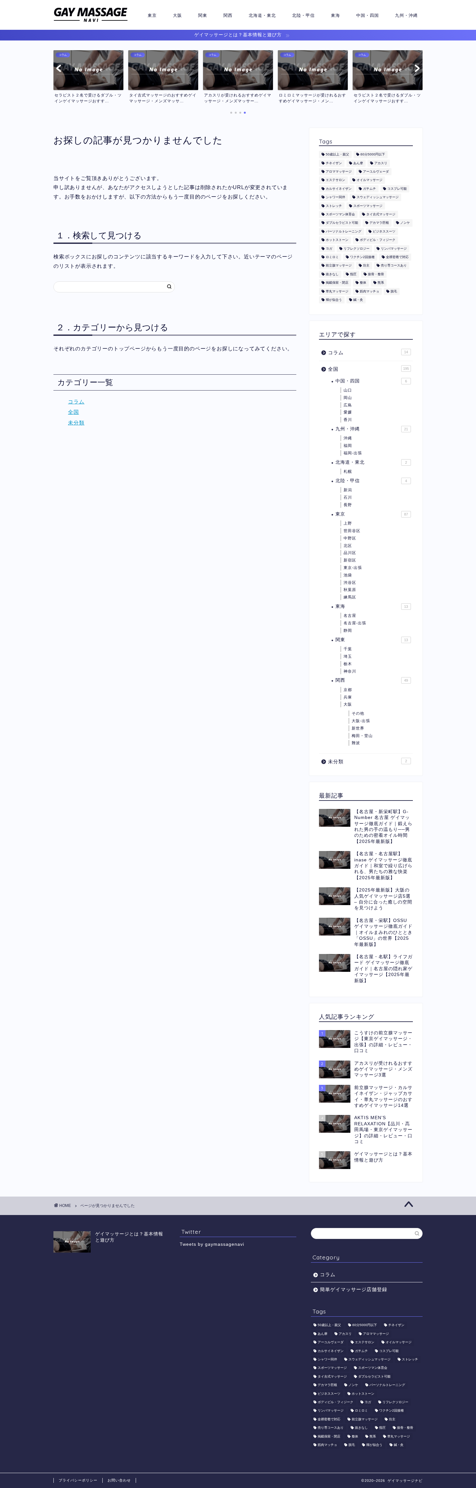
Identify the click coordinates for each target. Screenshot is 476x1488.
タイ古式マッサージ (380, 214)
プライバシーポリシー (78, 1480)
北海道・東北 (262, 15)
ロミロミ (332, 257)
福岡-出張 (353, 453)
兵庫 (348, 697)
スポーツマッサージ (367, 206)
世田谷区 (352, 530)
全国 (73, 412)
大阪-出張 (361, 721)
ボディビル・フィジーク (377, 240)
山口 (348, 390)
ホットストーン (337, 240)
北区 (348, 545)
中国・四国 (367, 15)
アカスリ (380, 163)
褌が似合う (334, 299)
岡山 (348, 397)
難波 (356, 743)
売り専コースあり (394, 265)
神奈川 (350, 671)
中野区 (350, 538)
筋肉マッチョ (369, 291)
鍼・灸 (358, 299)
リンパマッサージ (394, 248)
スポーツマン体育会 (340, 214)
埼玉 (348, 656)
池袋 (348, 575)
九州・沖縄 (406, 15)
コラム (76, 401)
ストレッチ (334, 206)
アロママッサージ (339, 171)
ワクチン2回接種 (362, 257)
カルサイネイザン (339, 188)
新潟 (348, 490)
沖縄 (348, 438)
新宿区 (350, 560)
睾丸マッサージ (337, 291)
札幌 (348, 471)
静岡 (348, 630)
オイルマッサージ (369, 180)
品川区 (350, 553)
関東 (202, 15)
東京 (152, 15)
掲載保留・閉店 (337, 283)
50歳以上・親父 (337, 154)
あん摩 (358, 163)
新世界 (358, 728)
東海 (335, 15)
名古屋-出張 (355, 623)
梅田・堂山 (362, 735)
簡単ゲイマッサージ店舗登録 (353, 1289)
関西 (227, 15)
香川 (348, 419)
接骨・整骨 (376, 274)
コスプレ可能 (397, 188)
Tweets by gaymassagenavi (212, 1244)
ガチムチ (369, 188)
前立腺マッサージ (339, 265)
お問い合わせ (119, 1480)
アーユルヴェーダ (376, 171)
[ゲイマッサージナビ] (90, 22)
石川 (348, 497)
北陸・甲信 (303, 15)
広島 (348, 405)
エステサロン (335, 180)
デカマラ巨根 (379, 223)
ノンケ (405, 223)
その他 (358, 713)
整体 (363, 283)
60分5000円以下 (372, 154)
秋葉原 (350, 589)
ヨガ (329, 248)
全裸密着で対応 (397, 257)
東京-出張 (353, 567)
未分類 (76, 423)
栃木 (348, 664)
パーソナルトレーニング (343, 231)
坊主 (366, 265)
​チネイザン (334, 163)
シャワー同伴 (335, 197)
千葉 (348, 649)
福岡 (348, 445)
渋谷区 (350, 582)
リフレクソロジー (356, 248)
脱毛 (394, 291)
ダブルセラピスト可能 (342, 223)
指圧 (353, 274)
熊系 (381, 283)
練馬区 (350, 597)
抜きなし (332, 274)
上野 (348, 523)
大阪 (177, 15)
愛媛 (348, 412)
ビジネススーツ (384, 231)
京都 (348, 689)
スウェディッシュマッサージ (378, 197)
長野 (348, 505)
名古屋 (350, 615)
